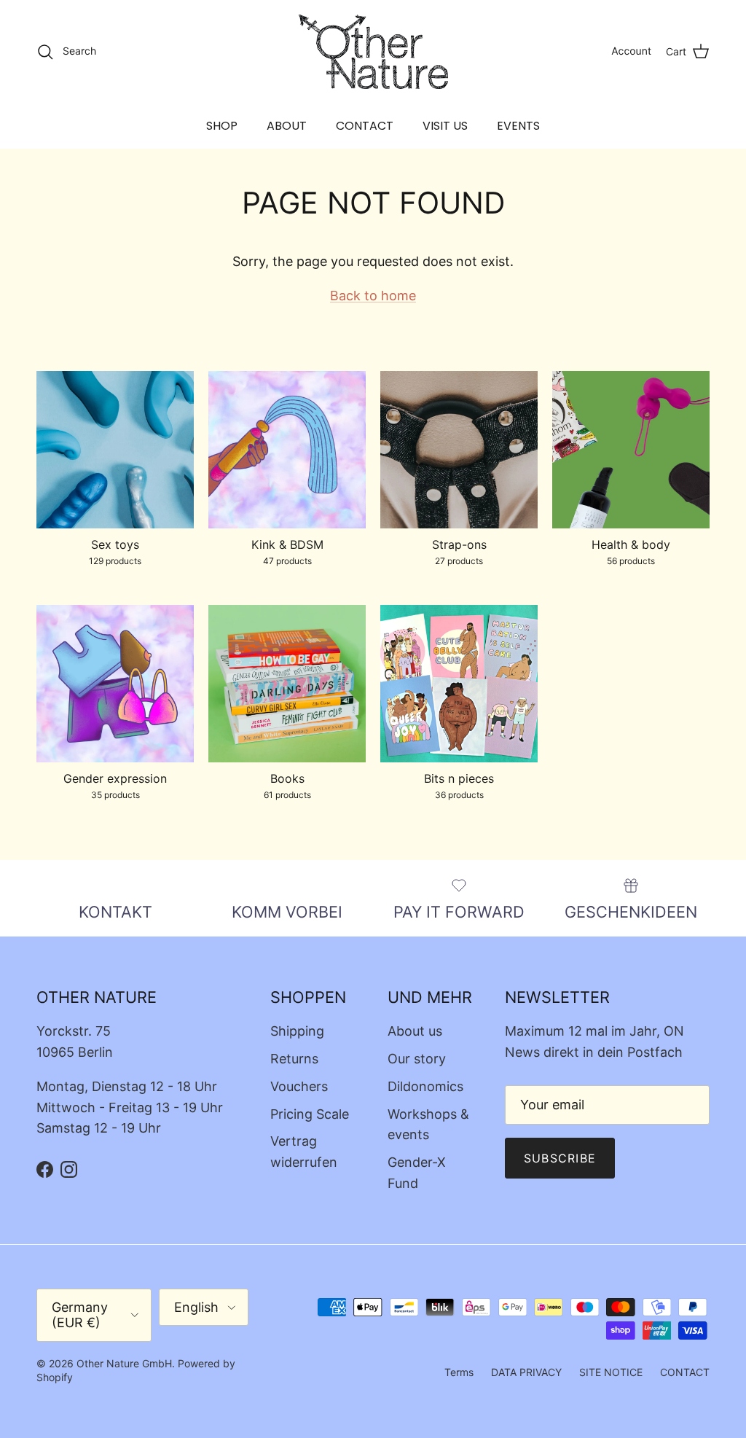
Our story (417, 1058)
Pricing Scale (309, 1114)
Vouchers (299, 1086)
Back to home (373, 295)
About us (415, 1031)
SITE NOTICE (611, 1372)
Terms (459, 1372)
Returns (294, 1058)
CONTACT (364, 125)
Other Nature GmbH (124, 1363)
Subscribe (560, 1158)
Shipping (297, 1031)
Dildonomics (425, 1086)
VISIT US (445, 125)
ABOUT (287, 125)
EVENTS (518, 125)
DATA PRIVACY (526, 1372)
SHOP (221, 125)
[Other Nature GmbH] (373, 52)
